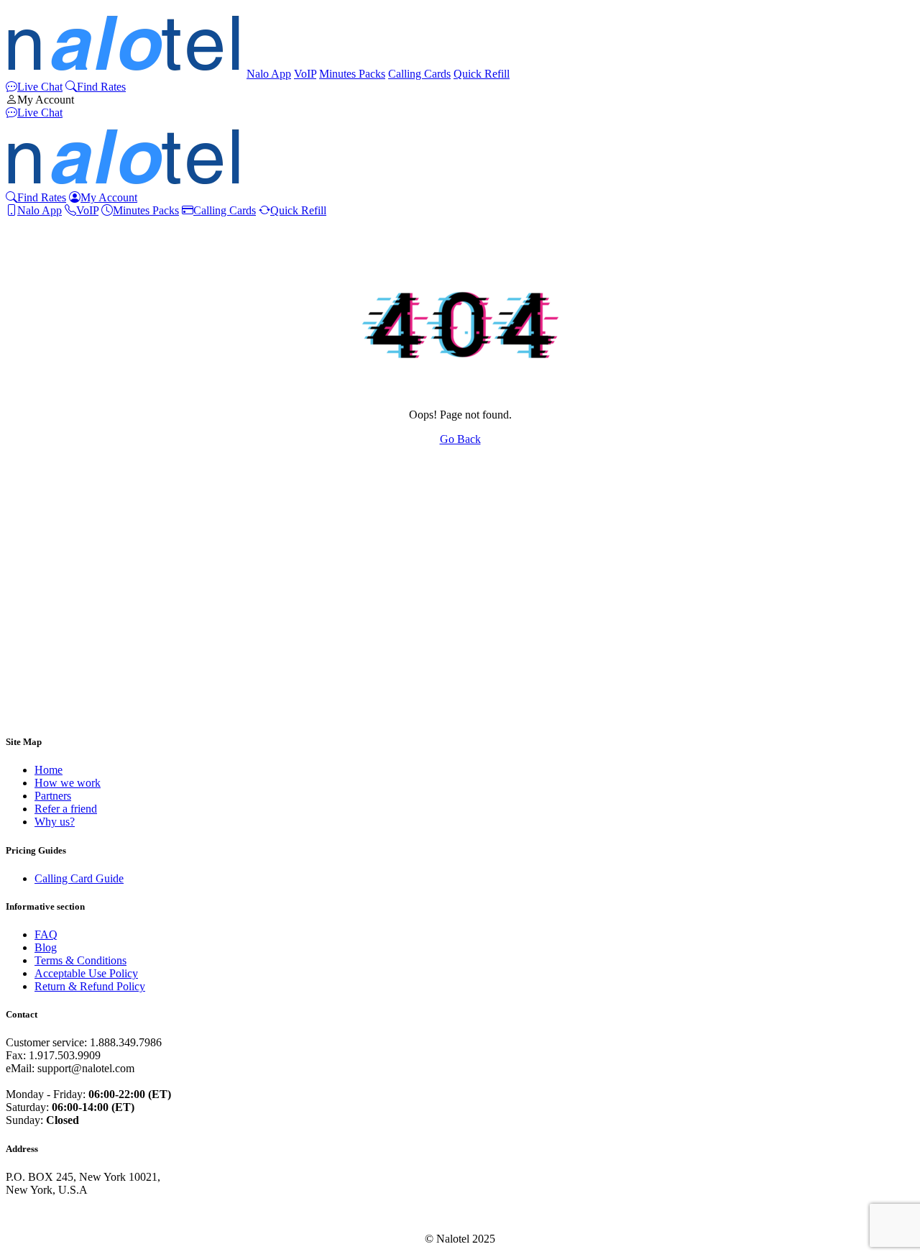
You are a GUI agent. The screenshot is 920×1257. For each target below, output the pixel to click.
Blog (45, 947)
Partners (52, 796)
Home (48, 770)
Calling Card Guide (79, 878)
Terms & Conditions (80, 960)
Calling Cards (419, 74)
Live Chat (40, 87)
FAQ (46, 934)
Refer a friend (65, 809)
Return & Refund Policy (89, 986)
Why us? (54, 821)
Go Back (460, 439)
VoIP (305, 74)
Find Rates (101, 87)
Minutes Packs (352, 74)
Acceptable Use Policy (86, 973)
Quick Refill (482, 74)
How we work (67, 783)
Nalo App (269, 74)
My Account (45, 99)
